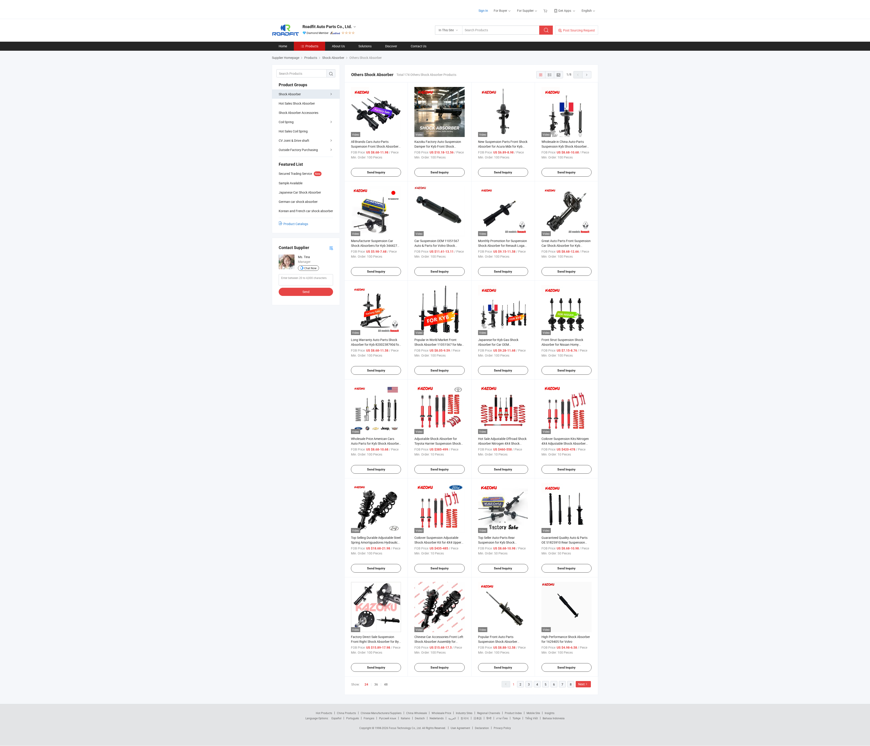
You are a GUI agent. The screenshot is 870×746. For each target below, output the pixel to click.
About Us (338, 46)
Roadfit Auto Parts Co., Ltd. (327, 26)
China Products (346, 713)
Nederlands (437, 718)
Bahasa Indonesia (554, 718)
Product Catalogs (295, 224)
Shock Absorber (290, 94)
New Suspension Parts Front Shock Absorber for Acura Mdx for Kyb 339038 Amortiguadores (502, 146)
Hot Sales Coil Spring (293, 131)
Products (311, 46)
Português (352, 718)
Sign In (483, 10)
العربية (452, 718)
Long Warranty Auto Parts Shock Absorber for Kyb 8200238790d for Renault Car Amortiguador (375, 344)
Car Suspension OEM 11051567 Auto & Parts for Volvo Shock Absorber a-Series (436, 245)
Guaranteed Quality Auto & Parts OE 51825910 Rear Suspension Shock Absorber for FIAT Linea (564, 542)
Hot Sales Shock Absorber (297, 103)
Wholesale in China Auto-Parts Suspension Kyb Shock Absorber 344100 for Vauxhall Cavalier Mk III (565, 146)
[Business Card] (331, 248)
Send (305, 292)
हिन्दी (488, 718)
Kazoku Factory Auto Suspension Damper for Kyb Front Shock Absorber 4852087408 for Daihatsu (439, 146)
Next (581, 684)
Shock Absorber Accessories (298, 112)
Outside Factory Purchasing (298, 150)
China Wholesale (416, 713)
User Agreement (460, 728)
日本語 (478, 718)
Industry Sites (464, 713)
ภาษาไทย (502, 718)
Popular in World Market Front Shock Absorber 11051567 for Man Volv (439, 344)
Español (336, 718)
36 (376, 684)
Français (369, 718)
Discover (391, 46)
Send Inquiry (376, 172)
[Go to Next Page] (586, 74)
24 (366, 684)
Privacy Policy (502, 728)
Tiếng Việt (531, 718)
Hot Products (324, 713)
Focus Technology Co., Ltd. (405, 728)
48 (386, 684)
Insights (549, 713)
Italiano (405, 718)
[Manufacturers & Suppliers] (301, 9)
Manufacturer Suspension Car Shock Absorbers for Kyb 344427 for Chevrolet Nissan (374, 245)
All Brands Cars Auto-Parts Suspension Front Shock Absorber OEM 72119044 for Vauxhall (375, 146)
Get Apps (565, 10)
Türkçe (516, 718)
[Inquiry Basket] (546, 10)
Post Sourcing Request (579, 30)
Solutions (365, 46)
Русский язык (387, 718)
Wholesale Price (441, 713)
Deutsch (420, 718)
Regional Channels (488, 713)
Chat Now (310, 268)
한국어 (465, 718)
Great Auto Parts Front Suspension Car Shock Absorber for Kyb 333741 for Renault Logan (566, 245)
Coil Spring (286, 122)
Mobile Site (533, 713)
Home (283, 46)
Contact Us (418, 46)
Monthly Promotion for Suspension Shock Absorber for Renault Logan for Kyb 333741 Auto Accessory (502, 245)
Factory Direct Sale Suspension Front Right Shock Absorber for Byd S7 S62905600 (376, 641)
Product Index (513, 713)
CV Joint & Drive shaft (294, 140)
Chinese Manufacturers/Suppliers (381, 713)
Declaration (482, 728)
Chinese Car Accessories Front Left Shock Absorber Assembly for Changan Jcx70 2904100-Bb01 (438, 641)
